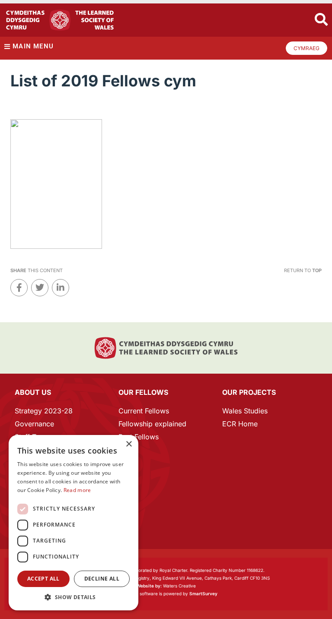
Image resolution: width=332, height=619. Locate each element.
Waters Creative (166, 585)
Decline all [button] (101, 578)
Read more (77, 490)
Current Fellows (143, 410)
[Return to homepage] (59, 20)
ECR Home (240, 423)
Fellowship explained (152, 423)
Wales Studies (245, 410)
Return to (303, 270)
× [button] (128, 444)
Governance (34, 423)
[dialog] (73, 522)
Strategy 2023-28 (44, 410)
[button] (73, 597)
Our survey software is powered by (166, 593)
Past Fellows (138, 436)
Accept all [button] (43, 578)
